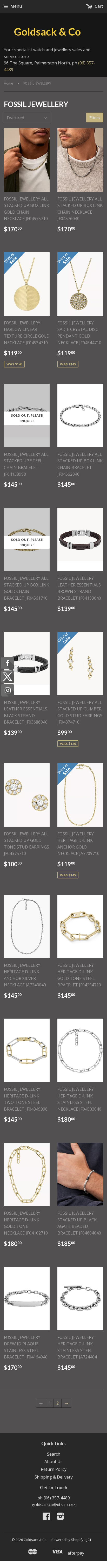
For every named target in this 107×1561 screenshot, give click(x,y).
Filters (94, 117)
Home (8, 83)
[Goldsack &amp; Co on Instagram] (60, 1518)
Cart (98, 6)
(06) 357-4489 (57, 1498)
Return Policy (53, 1469)
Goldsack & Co (47, 32)
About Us (53, 1461)
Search (53, 1454)
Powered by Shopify (67, 1539)
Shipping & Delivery (54, 1477)
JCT (89, 1539)
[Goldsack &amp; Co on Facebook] (46, 1518)
